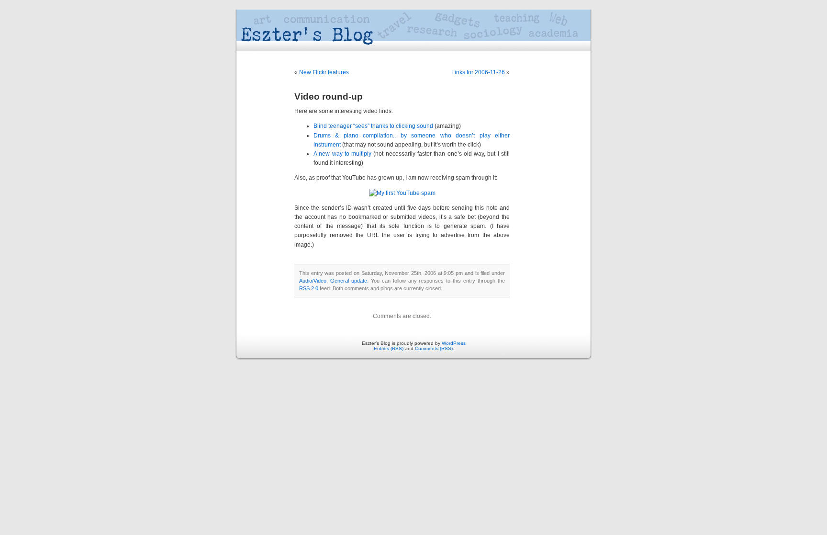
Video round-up (328, 96)
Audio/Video (312, 281)
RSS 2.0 (308, 288)
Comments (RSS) (434, 348)
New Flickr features (324, 72)
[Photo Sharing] (402, 193)
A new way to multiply (342, 153)
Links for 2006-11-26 (478, 72)
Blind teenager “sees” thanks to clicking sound (373, 126)
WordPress (454, 343)
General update (348, 281)
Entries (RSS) (388, 348)
